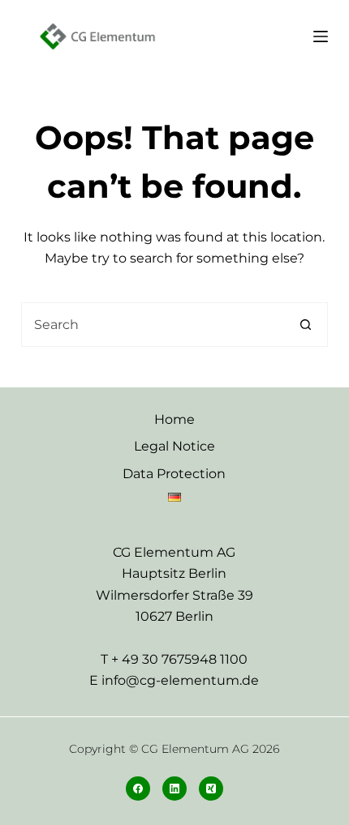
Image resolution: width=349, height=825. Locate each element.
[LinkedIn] (174, 788)
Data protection (174, 473)
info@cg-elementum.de (180, 680)
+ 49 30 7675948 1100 (179, 659)
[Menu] (320, 36)
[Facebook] (138, 788)
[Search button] (305, 324)
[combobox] (153, 324)
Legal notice (174, 446)
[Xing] (211, 788)
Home (174, 419)
